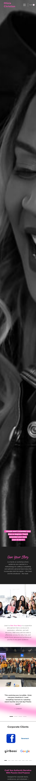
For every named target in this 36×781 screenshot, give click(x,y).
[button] (32, 5)
